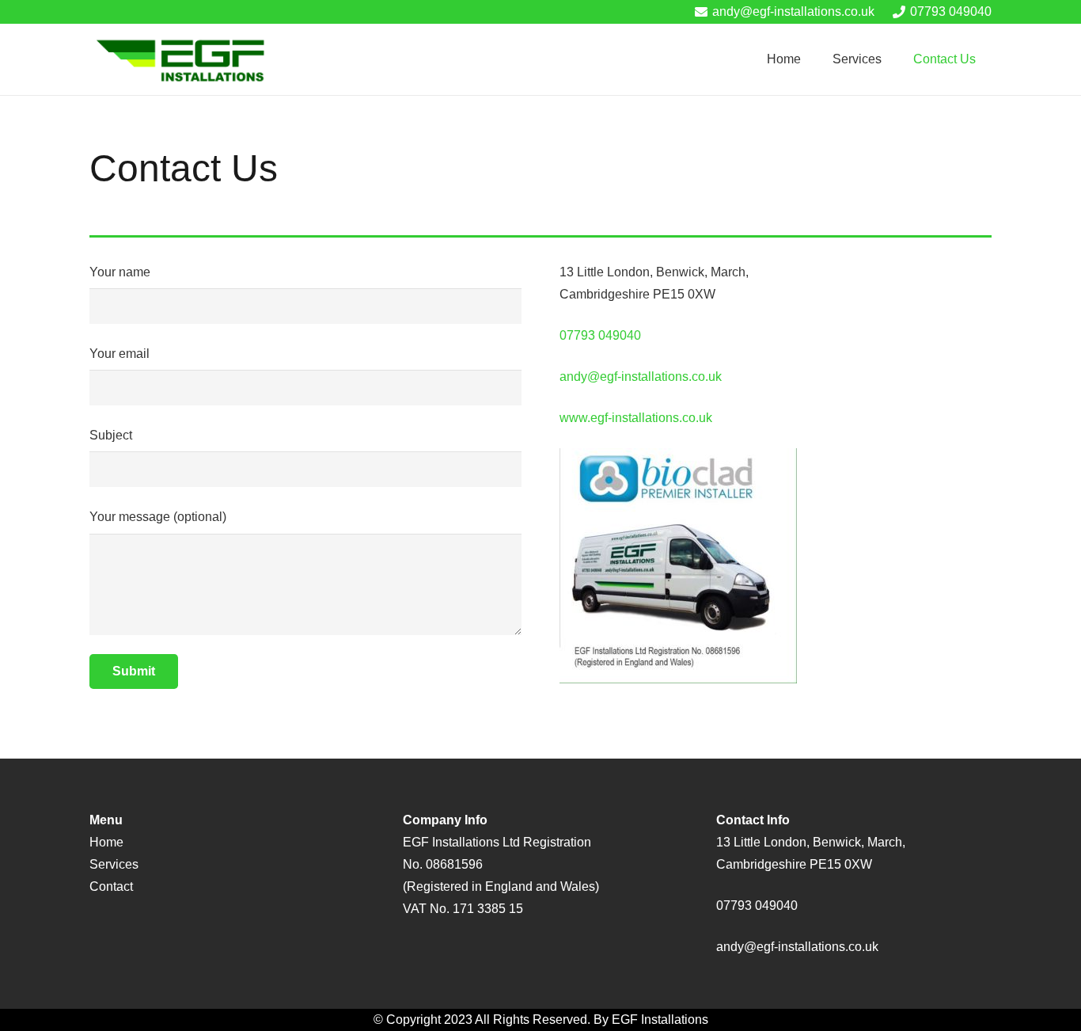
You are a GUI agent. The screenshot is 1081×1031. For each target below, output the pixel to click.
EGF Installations (660, 1019)
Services (113, 864)
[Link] (182, 59)
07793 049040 (600, 335)
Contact (111, 886)
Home (106, 842)
